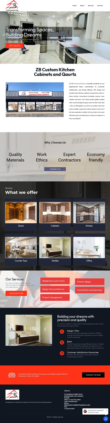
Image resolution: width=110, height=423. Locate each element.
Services (91, 6)
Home (75, 6)
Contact (100, 6)
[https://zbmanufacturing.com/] (33, 395)
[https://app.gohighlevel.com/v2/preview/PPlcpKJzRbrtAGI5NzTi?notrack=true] (12, 5)
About (82, 6)
